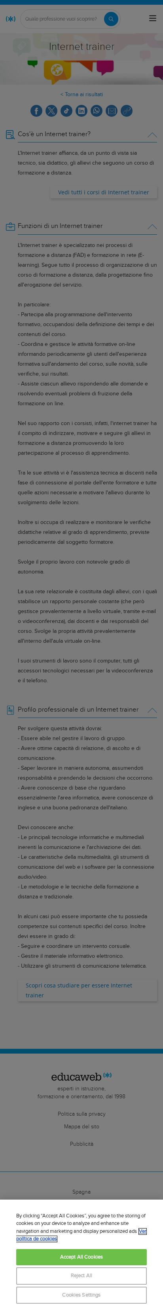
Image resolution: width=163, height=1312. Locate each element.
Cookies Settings (81, 1295)
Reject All (81, 1276)
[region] (81, 1256)
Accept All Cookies (81, 1257)
